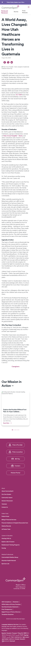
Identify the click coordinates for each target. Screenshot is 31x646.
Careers (17, 466)
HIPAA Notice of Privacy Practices (11, 604)
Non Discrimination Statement (10, 607)
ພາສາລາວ (11, 639)
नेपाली (21, 635)
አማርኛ (13, 635)
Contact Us (5, 507)
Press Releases (25, 11)
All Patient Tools (6, 529)
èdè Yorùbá (5, 639)
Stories (16, 11)
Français (14, 633)
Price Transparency (7, 609)
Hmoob (17, 639)
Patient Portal (15, 473)
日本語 (4, 637)
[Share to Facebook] (4, 62)
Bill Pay (17, 459)
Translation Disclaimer (8, 614)
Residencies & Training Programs (10, 545)
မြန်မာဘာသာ (5, 641)
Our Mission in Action (11, 384)
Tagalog (26, 635)
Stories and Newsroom (4, 12)
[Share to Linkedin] (11, 62)
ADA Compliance (6, 602)
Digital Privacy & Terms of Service (11, 612)
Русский (8, 635)
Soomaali (12, 641)
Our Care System (6, 494)
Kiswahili (22, 639)
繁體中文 (26, 633)
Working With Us (6, 538)
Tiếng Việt (20, 633)
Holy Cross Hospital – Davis (13, 136)
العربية (17, 635)
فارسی (8, 637)
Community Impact (7, 497)
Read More (15, 408)
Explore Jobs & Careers (8, 541)
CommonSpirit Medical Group (10, 557)
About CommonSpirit (7, 491)
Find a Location (17, 452)
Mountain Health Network (9, 560)
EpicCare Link (5, 563)
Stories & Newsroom (7, 501)
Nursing (4, 548)
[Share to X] (8, 62)
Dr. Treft (19, 95)
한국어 (4, 635)
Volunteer (4, 504)
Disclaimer (16, 602)
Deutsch (9, 633)
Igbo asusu (26, 637)
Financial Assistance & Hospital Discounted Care (15, 523)
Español (4, 633)
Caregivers (15, 366)
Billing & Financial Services (9, 519)
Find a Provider (17, 445)
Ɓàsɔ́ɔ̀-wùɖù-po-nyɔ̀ (16, 637)
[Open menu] (28, 7)
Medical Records (6, 526)
